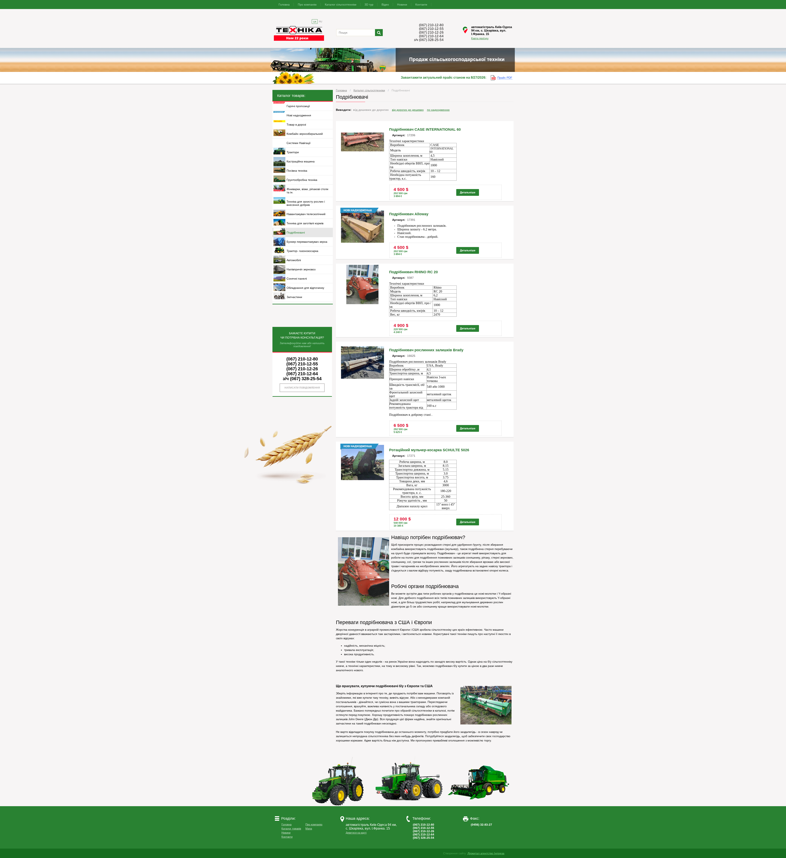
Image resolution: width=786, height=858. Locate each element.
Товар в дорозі (296, 124)
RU (320, 21)
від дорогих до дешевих (408, 109)
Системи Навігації (299, 143)
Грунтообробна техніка (302, 179)
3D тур (369, 4)
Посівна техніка (297, 170)
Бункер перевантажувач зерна (307, 241)
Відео (385, 4)
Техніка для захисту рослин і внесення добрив (306, 203)
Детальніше (467, 192)
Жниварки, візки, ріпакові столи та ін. (307, 190)
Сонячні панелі (297, 278)
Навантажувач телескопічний (306, 214)
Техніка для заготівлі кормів (305, 223)
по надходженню (438, 109)
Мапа (308, 828)
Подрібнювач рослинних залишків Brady (426, 350)
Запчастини (294, 297)
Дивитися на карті (356, 832)
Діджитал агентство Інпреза (486, 853)
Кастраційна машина (301, 161)
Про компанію (307, 4)
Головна (284, 4)
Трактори (293, 152)
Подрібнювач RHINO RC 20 (413, 272)
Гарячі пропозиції (298, 106)
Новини (402, 4)
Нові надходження (299, 115)
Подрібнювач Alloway (408, 214)
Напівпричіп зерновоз (301, 269)
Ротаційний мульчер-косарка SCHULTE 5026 (429, 450)
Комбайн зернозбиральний (305, 133)
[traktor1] (339, 805)
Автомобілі (294, 260)
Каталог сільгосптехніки (340, 4)
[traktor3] (479, 805)
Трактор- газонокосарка (302, 251)
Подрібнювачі (401, 90)
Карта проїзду (480, 38)
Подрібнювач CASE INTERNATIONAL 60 (425, 129)
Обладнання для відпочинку (305, 287)
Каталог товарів (291, 828)
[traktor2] (409, 805)
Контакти (421, 4)
